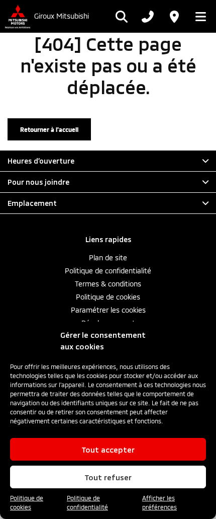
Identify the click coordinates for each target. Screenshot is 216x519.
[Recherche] (122, 17)
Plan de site (108, 257)
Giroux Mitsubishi (61, 16)
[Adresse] (174, 17)
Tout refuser (108, 477)
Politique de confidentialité (87, 502)
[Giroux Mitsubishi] (17, 16)
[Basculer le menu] (197, 17)
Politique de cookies (26, 502)
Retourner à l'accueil (49, 129)
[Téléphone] (148, 17)
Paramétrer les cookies (108, 310)
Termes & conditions (108, 283)
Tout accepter (108, 449)
